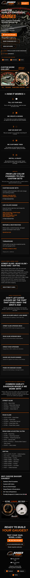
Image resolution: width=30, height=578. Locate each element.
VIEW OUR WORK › (8, 46)
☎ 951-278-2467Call (15, 559)
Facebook (5, 59)
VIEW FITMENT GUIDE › (9, 287)
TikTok (21, 59)
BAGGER (8, 87)
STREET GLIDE (8, 400)
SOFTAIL (6, 451)
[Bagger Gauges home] (8, 3)
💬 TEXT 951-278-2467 (9, 34)
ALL (3, 87)
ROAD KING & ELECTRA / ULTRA (14, 431)
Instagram (14, 59)
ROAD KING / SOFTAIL (18, 87)
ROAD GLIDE (7, 415)
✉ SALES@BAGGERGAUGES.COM (15, 544)
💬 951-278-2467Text (15, 563)
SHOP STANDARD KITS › (10, 41)
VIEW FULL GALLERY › (22, 68)
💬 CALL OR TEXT (25, 3)
